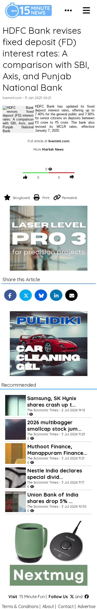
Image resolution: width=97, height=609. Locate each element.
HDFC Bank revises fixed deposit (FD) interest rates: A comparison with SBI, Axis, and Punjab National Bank (46, 59)
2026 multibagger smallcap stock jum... (54, 425)
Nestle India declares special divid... (54, 473)
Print (45, 198)
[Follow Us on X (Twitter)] (72, 596)
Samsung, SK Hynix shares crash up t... (51, 401)
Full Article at (48, 141)
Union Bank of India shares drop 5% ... (52, 497)
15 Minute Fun (32, 596)
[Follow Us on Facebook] (87, 596)
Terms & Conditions (20, 606)
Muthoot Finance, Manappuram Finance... (57, 449)
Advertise (86, 606)
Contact (66, 606)
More (48, 149)
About (48, 606)
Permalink (69, 198)
